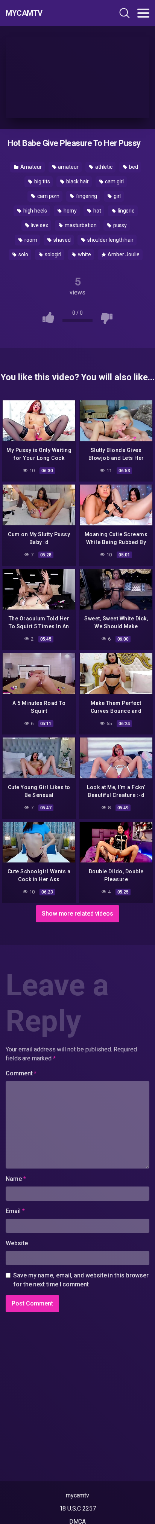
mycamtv (77, 1495)
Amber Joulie (123, 254)
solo (22, 254)
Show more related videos (77, 913)
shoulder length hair (110, 240)
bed (133, 167)
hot (96, 211)
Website (16, 1243)
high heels (34, 211)
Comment (21, 1073)
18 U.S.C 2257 (77, 1508)
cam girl (113, 181)
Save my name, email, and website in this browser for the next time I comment (81, 1280)
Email (15, 1211)
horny (69, 211)
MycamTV (24, 13)
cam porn (47, 196)
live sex (39, 225)
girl (116, 196)
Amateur (30, 167)
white (84, 254)
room (30, 240)
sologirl (52, 254)
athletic (103, 167)
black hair (76, 181)
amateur (68, 167)
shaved (61, 240)
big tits (41, 181)
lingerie (126, 211)
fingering (86, 196)
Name (16, 1178)
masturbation (80, 225)
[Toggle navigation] (143, 13)
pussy (119, 225)
